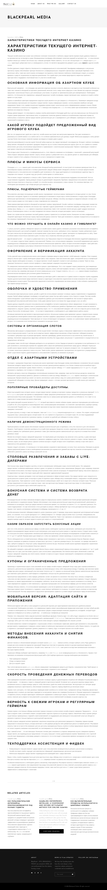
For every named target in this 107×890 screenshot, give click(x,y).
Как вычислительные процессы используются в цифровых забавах (84, 803)
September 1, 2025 (13, 37)
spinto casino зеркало (80, 63)
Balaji (21, 37)
